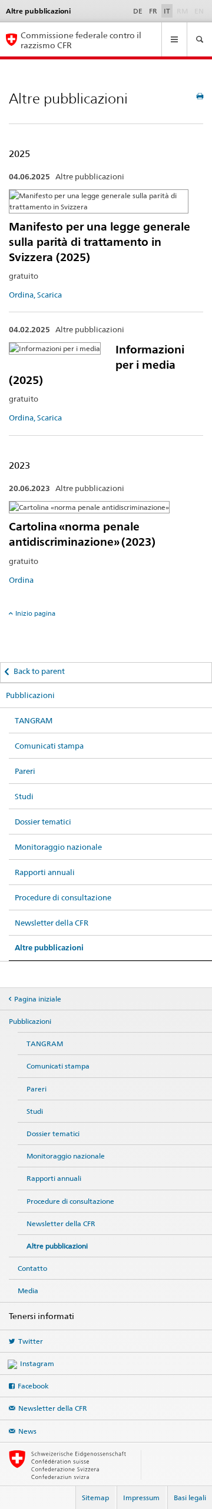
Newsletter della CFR (51, 922)
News (27, 1431)
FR (153, 10)
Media (28, 1290)
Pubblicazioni (30, 695)
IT (167, 10)
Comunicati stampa (49, 745)
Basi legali (190, 1497)
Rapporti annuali (45, 872)
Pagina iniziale (37, 998)
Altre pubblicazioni (49, 948)
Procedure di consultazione (63, 897)
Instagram (37, 1363)
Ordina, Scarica (35, 294)
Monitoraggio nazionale (58, 847)
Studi (24, 796)
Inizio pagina (35, 613)
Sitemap (95, 1497)
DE (138, 10)
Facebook (33, 1385)
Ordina (21, 580)
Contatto (32, 1268)
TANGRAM (33, 720)
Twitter (30, 1341)
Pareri (25, 771)
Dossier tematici (43, 821)
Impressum (141, 1497)
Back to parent (39, 671)
